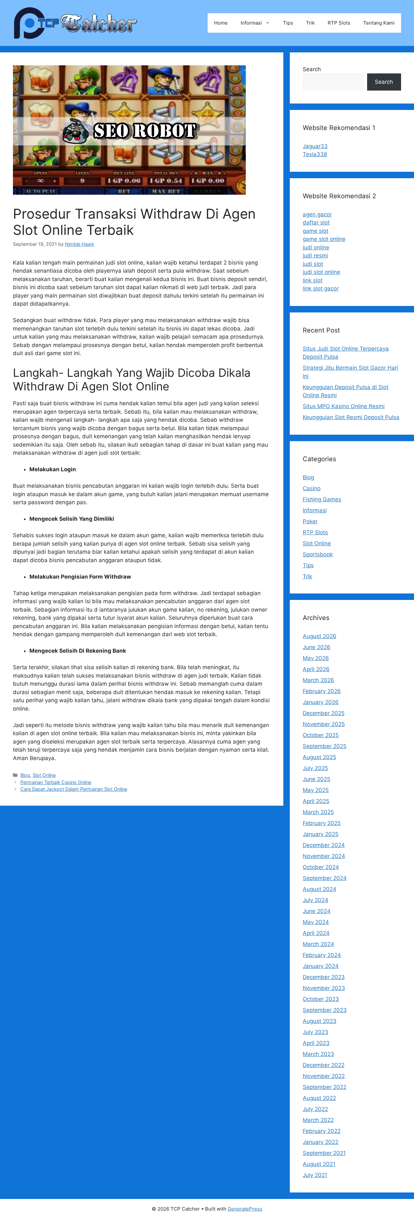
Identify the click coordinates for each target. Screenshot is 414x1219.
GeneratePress (245, 1209)
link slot (312, 280)
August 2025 (319, 757)
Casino (312, 488)
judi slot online (321, 272)
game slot (315, 231)
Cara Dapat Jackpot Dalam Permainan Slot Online (73, 789)
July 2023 (315, 1032)
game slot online (324, 239)
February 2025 (322, 823)
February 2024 (322, 955)
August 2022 (319, 1098)
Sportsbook (318, 554)
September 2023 (325, 1010)
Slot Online (44, 775)
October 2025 (321, 735)
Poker (310, 521)
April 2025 (316, 801)
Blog (25, 775)
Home (221, 23)
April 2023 (316, 1043)
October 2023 (321, 999)
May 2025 (316, 790)
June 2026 (317, 647)
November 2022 (324, 1076)
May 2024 (316, 922)
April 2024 (316, 933)
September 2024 (325, 878)
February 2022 (322, 1131)
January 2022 (320, 1142)
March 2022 (318, 1120)
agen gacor (317, 214)
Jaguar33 (315, 146)
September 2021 (324, 1153)
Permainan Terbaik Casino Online (55, 782)
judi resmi (315, 255)
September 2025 (324, 746)
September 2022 (324, 1087)
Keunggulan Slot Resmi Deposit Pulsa (351, 417)
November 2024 (324, 856)
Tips (288, 23)
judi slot (313, 264)
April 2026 (316, 669)
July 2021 (315, 1175)
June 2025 (316, 779)
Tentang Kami (379, 23)
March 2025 (318, 812)
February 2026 (322, 691)
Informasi (251, 23)
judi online (316, 247)
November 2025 (324, 724)
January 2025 (320, 834)
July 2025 (315, 768)
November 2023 (324, 988)
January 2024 (321, 966)
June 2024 (317, 911)
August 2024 (319, 889)
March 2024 (318, 944)
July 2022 (315, 1109)
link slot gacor (321, 288)
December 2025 (323, 713)
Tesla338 (315, 154)
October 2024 (321, 867)
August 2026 (319, 636)
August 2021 (319, 1164)
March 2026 (318, 680)
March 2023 (318, 1054)
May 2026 (316, 658)
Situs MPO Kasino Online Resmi (344, 406)
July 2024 (315, 900)
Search (312, 69)
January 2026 (321, 702)
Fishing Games (322, 499)
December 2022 (323, 1065)
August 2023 (319, 1021)
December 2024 (324, 845)
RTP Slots (339, 23)
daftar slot (316, 222)
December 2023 (324, 977)
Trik (310, 23)
